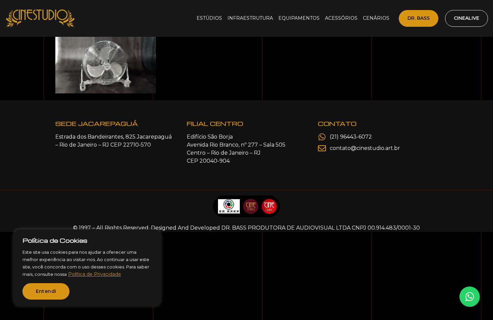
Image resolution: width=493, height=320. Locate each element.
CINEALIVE (466, 18)
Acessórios (341, 18)
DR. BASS (418, 18)
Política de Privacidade (94, 274)
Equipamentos (299, 18)
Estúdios (209, 18)
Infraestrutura (250, 18)
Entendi (46, 291)
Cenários (376, 18)
